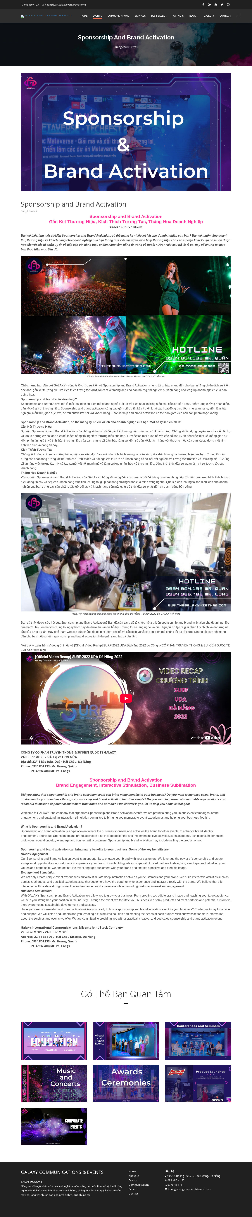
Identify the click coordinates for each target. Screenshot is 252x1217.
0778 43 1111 (176, 1184)
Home (84, 16)
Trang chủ (121, 47)
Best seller (158, 16)
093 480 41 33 (31, 4)
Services (140, 16)
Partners (178, 16)
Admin (34, 211)
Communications (118, 16)
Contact (225, 16)
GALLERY (209, 16)
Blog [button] (192, 16)
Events (97, 16)
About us (134, 1176)
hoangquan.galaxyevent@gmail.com (65, 4)
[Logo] (46, 16)
